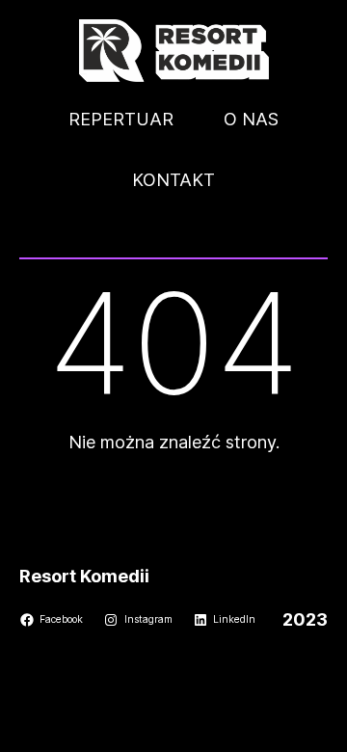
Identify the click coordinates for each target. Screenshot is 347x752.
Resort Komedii (84, 576)
